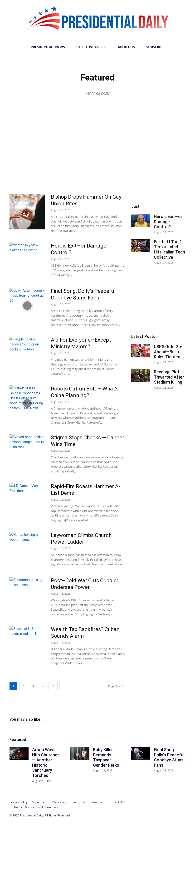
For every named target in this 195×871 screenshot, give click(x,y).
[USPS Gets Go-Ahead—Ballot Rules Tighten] (140, 350)
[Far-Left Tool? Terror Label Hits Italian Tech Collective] (140, 245)
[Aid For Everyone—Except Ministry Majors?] (27, 354)
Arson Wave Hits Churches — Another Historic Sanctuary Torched (46, 762)
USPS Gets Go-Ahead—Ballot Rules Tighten (168, 351)
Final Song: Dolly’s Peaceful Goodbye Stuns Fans (169, 757)
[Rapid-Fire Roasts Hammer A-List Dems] (27, 501)
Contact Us (78, 802)
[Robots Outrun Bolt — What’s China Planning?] (27, 403)
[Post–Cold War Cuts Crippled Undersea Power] (27, 595)
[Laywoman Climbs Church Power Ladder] (27, 550)
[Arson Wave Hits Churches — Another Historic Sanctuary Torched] (19, 753)
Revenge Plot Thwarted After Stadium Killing (169, 377)
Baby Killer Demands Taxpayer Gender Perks (106, 757)
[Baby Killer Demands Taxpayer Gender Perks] (79, 753)
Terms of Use (116, 802)
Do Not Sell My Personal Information (34, 807)
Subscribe (155, 47)
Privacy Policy (18, 802)
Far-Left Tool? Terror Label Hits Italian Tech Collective (169, 249)
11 (53, 686)
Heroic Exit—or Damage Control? (168, 221)
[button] (179, 47)
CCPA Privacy (57, 802)
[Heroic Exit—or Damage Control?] (27, 260)
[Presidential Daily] (97, 20)
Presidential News (48, 47)
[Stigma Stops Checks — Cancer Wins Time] (27, 452)
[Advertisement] (97, 153)
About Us (126, 47)
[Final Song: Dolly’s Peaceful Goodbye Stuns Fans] (27, 306)
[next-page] (63, 686)
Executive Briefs (91, 47)
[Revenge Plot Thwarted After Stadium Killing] (140, 375)
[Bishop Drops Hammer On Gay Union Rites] (27, 211)
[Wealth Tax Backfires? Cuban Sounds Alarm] (27, 644)
